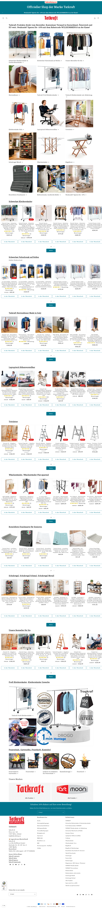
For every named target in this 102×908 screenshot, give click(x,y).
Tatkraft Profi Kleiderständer (47, 95)
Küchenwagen (69, 860)
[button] (3, 18)
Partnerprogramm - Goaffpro (44, 845)
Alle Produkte (29, 798)
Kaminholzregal (65, 771)
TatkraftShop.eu (34, 906)
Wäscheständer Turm (71, 843)
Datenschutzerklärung (51, 906)
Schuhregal (68, 855)
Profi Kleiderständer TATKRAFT (73, 825)
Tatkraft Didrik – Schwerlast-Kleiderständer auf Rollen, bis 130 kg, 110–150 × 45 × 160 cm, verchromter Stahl (43, 653)
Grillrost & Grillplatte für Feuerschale (50, 772)
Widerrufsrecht (42, 906)
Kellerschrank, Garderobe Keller (48, 195)
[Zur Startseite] (51, 2)
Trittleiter (69, 129)
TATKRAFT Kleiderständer (72, 865)
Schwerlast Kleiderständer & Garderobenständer (18, 61)
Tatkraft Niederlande (15, 862)
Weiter (51, 250)
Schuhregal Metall (15, 162)
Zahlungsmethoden (42, 828)
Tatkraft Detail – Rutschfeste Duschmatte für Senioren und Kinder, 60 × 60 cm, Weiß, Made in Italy (43, 550)
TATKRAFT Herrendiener (72, 868)
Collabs (39, 848)
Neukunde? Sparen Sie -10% (75, 195)
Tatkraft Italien (13, 858)
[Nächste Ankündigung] (99, 12)
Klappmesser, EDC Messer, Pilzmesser (75, 863)
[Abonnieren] (63, 812)
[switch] (4, 889)
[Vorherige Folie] (48, 246)
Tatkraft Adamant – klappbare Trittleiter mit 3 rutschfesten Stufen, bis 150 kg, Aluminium (43, 445)
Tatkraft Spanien (13, 860)
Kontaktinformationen (70, 906)
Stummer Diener (70, 833)
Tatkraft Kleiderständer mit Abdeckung (79, 95)
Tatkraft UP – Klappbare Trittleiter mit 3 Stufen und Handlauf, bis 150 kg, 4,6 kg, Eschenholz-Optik (9, 445)
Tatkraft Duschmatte (71, 853)
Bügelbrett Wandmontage (72, 848)
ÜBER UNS (40, 838)
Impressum (40, 835)
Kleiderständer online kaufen (73, 873)
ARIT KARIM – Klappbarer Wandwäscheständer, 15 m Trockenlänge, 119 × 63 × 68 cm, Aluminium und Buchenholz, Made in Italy (9, 499)
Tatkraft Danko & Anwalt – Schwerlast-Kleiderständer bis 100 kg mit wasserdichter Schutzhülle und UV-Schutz (60, 283)
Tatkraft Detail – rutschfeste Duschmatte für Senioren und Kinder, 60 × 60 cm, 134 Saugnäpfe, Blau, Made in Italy (60, 550)
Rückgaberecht (41, 833)
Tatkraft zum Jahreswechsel (72, 885)
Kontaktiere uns (41, 840)
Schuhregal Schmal (70, 878)
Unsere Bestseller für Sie (74, 60)
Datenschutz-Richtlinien (43, 825)
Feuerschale (30, 771)
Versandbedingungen (42, 830)
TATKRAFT (68, 820)
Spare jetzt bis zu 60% (71, 883)
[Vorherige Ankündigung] (2, 12)
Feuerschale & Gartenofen (13, 772)
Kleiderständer (69, 870)
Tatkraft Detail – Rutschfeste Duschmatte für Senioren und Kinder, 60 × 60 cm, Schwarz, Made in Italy (26, 550)
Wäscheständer (42, 162)
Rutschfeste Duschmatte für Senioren (75, 850)
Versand (63, 906)
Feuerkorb (80, 771)
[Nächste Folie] (54, 246)
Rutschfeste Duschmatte (17, 195)
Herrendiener (13, 95)
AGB (59, 906)
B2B (38, 843)
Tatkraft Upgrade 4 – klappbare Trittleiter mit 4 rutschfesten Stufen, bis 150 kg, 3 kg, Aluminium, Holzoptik (26, 445)
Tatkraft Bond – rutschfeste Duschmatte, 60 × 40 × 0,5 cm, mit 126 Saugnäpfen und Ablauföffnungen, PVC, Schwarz (9, 550)
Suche (38, 820)
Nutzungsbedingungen (43, 823)
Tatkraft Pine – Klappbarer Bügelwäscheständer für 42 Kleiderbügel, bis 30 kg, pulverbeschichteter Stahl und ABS (26, 499)
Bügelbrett (69, 162)
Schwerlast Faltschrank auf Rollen (48, 60)
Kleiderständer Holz (15, 129)
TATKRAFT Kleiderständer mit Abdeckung (76, 828)
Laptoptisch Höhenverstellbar (47, 129)
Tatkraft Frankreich (14, 856)
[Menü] (6, 881)
